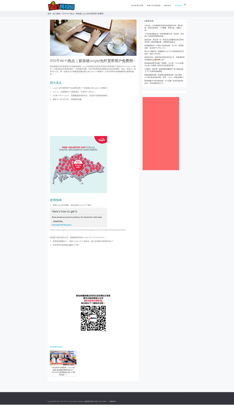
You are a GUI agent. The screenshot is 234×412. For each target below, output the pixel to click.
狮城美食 (167, 5)
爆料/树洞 (58, 347)
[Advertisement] (93, 119)
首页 (49, 14)
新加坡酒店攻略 (137, 5)
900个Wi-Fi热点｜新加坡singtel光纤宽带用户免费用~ (92, 61)
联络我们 (113, 401)
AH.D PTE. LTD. (65, 401)
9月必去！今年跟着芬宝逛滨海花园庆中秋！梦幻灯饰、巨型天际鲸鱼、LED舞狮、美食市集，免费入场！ (163, 28)
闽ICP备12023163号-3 (99, 401)
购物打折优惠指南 (154, 5)
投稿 (51, 347)
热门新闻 (56, 14)
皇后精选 (178, 5)
